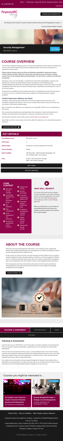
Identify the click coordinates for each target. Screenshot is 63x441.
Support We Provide (40, 2)
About (22, 2)
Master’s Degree (57, 26)
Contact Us (59, 6)
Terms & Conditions (25, 413)
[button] (4, 393)
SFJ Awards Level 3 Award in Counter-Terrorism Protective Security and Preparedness (29, 22)
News (60, 2)
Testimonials (30, 2)
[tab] (15, 329)
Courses (57, 22)
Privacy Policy (12, 413)
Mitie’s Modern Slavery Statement (44, 413)
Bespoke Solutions (52, 2)
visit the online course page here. (39, 117)
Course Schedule (47, 26)
